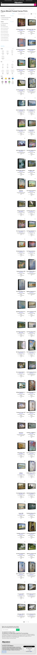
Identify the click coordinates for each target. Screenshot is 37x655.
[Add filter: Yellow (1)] (6, 78)
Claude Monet (26, 8)
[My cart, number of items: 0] (35, 2)
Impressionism (14, 8)
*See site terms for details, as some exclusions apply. (9, 638)
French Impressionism (20, 8)
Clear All (13, 13)
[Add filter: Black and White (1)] (2, 78)
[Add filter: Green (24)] (9, 81)
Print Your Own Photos (8, 0)
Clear (11, 21)
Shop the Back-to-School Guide (19, 0)
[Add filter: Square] (8, 51)
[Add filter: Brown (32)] (9, 78)
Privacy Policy (4, 651)
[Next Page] (35, 13)
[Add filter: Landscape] (3, 56)
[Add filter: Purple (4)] (6, 81)
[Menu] (1, 2)
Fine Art (4, 8)
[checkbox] (3, 65)
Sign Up (18, 629)
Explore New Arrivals (29, 0)
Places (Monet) (31, 8)
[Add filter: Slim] (12, 51)
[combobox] (17, 5)
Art (1, 8)
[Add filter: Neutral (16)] (13, 81)
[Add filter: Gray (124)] (2, 81)
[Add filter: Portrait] (3, 51)
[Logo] (18, 2)
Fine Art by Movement (9, 8)
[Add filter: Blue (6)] (13, 78)
